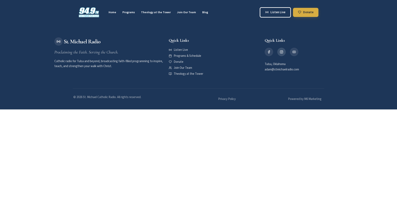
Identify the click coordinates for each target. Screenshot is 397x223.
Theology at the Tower (156, 12)
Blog (205, 12)
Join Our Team (186, 12)
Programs (128, 12)
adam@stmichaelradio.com (282, 69)
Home (112, 12)
